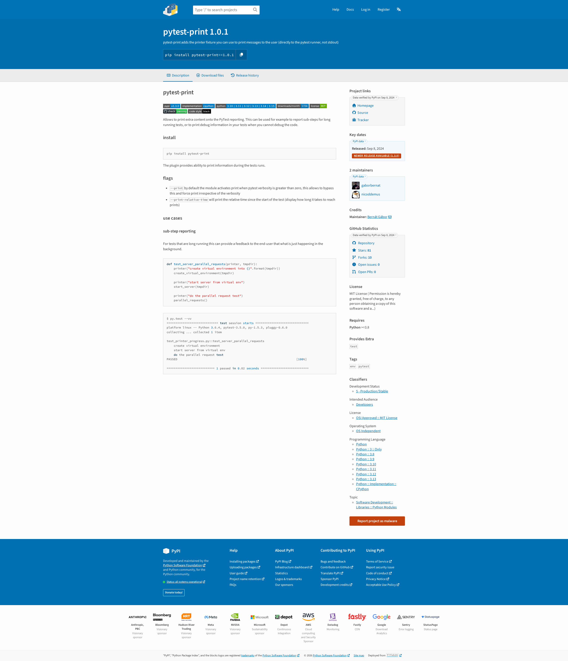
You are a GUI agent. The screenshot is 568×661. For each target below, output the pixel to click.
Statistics (281, 573)
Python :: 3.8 (365, 454)
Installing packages (242, 561)
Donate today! (174, 592)
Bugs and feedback (333, 561)
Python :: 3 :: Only (369, 449)
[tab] (178, 75)
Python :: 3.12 (366, 474)
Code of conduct (377, 573)
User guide (237, 573)
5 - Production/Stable (372, 391)
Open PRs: (366, 272)
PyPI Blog (281, 561)
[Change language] (399, 9)
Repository (365, 243)
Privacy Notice (376, 579)
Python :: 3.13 (366, 479)
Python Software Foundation (182, 565)
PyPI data (358, 141)
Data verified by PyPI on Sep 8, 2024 (374, 98)
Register (384, 9)
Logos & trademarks (288, 579)
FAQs (233, 584)
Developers (364, 404)
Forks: (364, 257)
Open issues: (368, 264)
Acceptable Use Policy (381, 584)
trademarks (247, 655)
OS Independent (368, 431)
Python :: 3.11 (366, 469)
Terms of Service (377, 561)
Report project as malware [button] (377, 521)
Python (361, 444)
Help (335, 9)
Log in (365, 9)
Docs (350, 9)
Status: (184, 582)
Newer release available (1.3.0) (376, 156)
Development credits (335, 584)
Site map (359, 655)
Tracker (363, 120)
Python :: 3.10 (366, 464)
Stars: (364, 250)
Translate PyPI (330, 573)
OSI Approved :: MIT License (376, 417)
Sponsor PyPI (330, 579)
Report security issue (380, 567)
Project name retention (245, 579)
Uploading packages (243, 567)
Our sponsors (284, 584)
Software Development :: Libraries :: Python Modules (376, 505)
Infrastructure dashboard (292, 567)
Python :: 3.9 (365, 459)
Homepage (365, 105)
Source (362, 112)
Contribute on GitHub (335, 567)
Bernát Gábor (377, 216)
